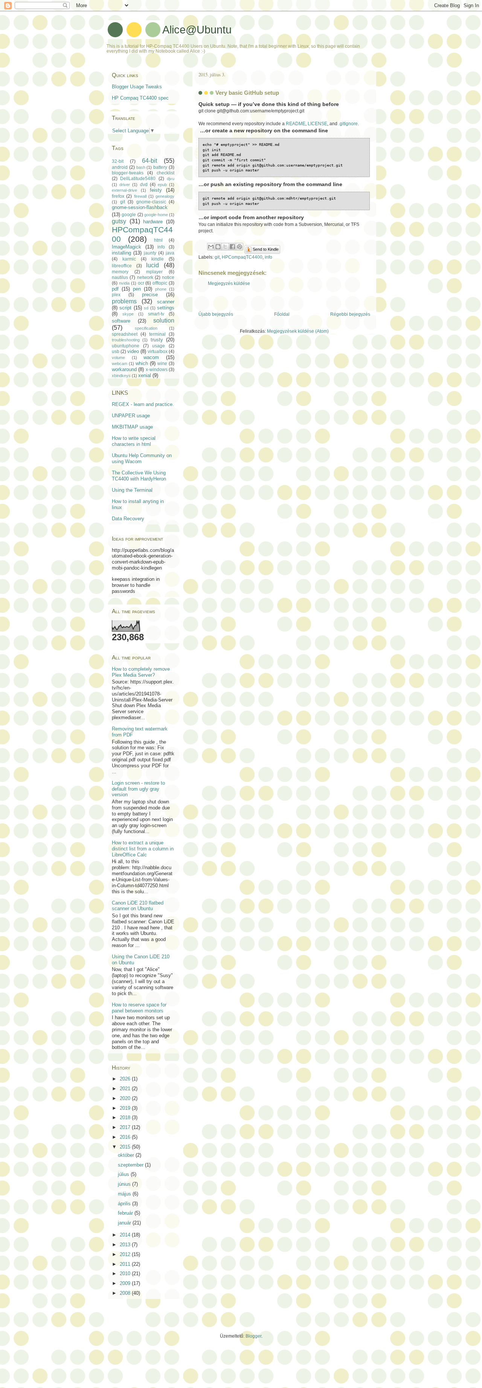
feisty (156, 190)
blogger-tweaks (127, 173)
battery (160, 167)
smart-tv (156, 314)
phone (160, 289)
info (268, 257)
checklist (165, 173)
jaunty (150, 253)
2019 (126, 1108)
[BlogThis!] (218, 246)
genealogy (165, 196)
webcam (119, 363)
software (121, 321)
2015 (126, 1147)
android (120, 167)
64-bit (149, 161)
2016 (126, 1137)
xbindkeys (121, 375)
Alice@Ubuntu (197, 29)
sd (146, 308)
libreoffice (122, 265)
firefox (118, 196)
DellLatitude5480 (138, 178)
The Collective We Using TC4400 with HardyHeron (139, 476)
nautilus (120, 277)
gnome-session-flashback (140, 207)
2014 (126, 1235)
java (170, 253)
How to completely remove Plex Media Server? (141, 672)
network (145, 277)
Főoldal (282, 314)
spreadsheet (124, 334)
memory (120, 271)
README (295, 123)
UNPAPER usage (131, 415)
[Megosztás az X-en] (225, 246)
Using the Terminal (132, 490)
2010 (126, 1273)
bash (140, 167)
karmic (129, 259)
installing (121, 253)
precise (150, 294)
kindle (157, 259)
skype (128, 314)
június (125, 1184)
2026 (126, 1079)
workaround (124, 369)
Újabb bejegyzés (215, 314)
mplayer (154, 271)
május (125, 1194)
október (127, 1155)
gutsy (119, 221)
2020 (126, 1098)
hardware (153, 221)
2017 (126, 1127)
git (217, 257)
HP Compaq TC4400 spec (140, 98)
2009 (126, 1283)
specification (146, 328)
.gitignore (348, 123)
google (129, 214)
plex (116, 294)
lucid (152, 265)
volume (118, 357)
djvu (170, 178)
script (125, 308)
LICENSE (317, 123)
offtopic (160, 283)
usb (115, 351)
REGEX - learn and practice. (143, 404)
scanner (165, 302)
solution (163, 320)
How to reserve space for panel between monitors (139, 1008)
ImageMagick (126, 247)
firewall (140, 196)
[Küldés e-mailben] (211, 246)
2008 (126, 1293)
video (133, 351)
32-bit (118, 161)
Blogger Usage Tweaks (137, 86)
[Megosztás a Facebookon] (232, 246)
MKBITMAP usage (132, 427)
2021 (126, 1088)
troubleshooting (126, 340)
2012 (126, 1254)
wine (162, 363)
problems (124, 301)
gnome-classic (151, 202)
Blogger (253, 1336)
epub (162, 184)
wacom (151, 357)
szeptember (131, 1165)
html (158, 240)
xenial (144, 375)
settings (165, 308)
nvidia (124, 283)
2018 (126, 1117)
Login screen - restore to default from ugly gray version (138, 789)
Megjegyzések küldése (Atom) (298, 331)
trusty (157, 339)
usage (158, 346)
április (125, 1203)
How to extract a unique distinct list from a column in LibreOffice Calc (143, 849)
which (142, 363)
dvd (144, 184)
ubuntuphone (125, 346)
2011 (126, 1264)
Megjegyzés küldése (229, 283)
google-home (156, 214)
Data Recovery (128, 518)
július (124, 1174)
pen (137, 289)
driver (124, 184)
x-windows (157, 369)
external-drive (124, 190)
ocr (141, 283)
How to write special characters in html (134, 441)
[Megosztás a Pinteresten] (239, 246)
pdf (115, 289)
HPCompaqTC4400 (242, 257)
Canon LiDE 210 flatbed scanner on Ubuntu (137, 906)
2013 (126, 1244)
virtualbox (158, 351)
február (126, 1213)
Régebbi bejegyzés (350, 314)
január (125, 1223)
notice (168, 277)
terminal (157, 334)
